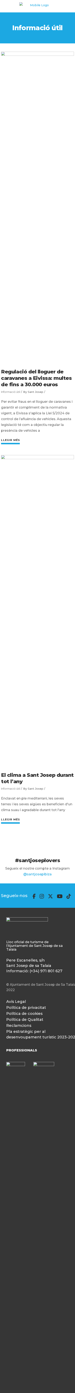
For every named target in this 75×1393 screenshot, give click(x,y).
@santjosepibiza (37, 874)
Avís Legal (16, 1001)
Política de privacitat (26, 1007)
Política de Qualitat (24, 1019)
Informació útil (10, 391)
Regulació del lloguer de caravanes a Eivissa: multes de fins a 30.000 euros (36, 378)
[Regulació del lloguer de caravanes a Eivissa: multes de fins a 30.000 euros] (37, 207)
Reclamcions (18, 1025)
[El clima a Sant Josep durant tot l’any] (37, 610)
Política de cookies (24, 1013)
